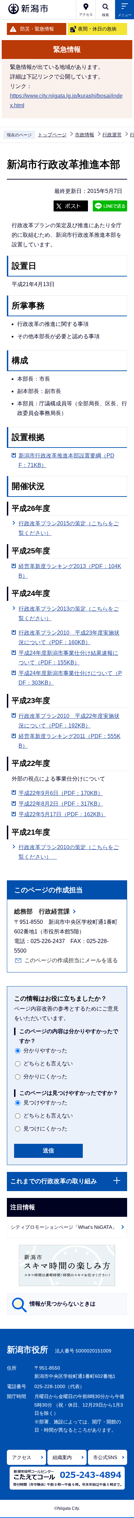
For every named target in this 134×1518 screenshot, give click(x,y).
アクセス (21, 1457)
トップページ (52, 134)
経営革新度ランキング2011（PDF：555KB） (70, 741)
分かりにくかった (45, 1076)
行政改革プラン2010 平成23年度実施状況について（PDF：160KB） (69, 637)
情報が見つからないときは (63, 1304)
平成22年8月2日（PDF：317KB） (61, 804)
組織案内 (62, 1457)
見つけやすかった (45, 1102)
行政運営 (112, 134)
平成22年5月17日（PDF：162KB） (62, 814)
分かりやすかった (45, 1050)
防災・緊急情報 (37, 29)
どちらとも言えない (48, 1063)
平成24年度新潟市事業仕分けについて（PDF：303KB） (70, 678)
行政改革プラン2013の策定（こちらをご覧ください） (69, 613)
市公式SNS (105, 1457)
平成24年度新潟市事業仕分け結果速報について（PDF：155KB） (68, 657)
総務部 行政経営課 (42, 911)
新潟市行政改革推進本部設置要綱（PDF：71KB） (66, 460)
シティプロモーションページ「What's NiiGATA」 (64, 1227)
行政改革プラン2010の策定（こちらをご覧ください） (69, 852)
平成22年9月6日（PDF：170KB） (61, 793)
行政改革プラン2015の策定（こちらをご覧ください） (69, 528)
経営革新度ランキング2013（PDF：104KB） (70, 571)
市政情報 (84, 134)
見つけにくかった (45, 1128)
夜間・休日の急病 (97, 29)
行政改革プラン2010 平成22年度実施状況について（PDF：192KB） (69, 721)
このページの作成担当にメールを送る (71, 960)
